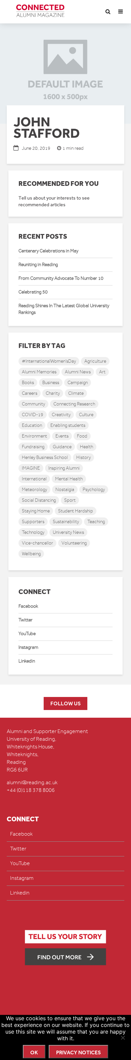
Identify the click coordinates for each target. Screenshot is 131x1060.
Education (32, 425)
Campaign (78, 382)
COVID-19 (32, 415)
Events (62, 436)
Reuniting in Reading (38, 264)
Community (33, 404)
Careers (29, 393)
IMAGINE (31, 468)
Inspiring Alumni (64, 468)
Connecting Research (74, 404)
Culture (86, 415)
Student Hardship (75, 511)
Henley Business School (45, 457)
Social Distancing (39, 500)
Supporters (33, 521)
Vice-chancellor (37, 543)
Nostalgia (64, 489)
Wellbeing (31, 554)
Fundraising (33, 447)
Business (50, 382)
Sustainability (66, 521)
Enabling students (67, 425)
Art (102, 372)
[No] (122, 1037)
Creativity (61, 415)
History (83, 457)
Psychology (94, 489)
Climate (76, 393)
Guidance (62, 447)
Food (82, 436)
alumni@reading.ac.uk (32, 783)
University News (68, 532)
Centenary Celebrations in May (48, 251)
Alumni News (78, 372)
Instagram (28, 647)
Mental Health (69, 479)
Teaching (96, 521)
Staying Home (36, 511)
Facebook (28, 606)
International (34, 479)
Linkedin (26, 661)
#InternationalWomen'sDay (49, 361)
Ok (34, 1052)
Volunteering (74, 543)
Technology (33, 532)
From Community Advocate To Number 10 (60, 278)
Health (86, 447)
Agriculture (95, 361)
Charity (53, 393)
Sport (70, 500)
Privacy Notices (78, 1052)
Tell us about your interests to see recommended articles (54, 201)
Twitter (25, 620)
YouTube (27, 633)
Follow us (65, 703)
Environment (34, 436)
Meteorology (34, 489)
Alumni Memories (39, 372)
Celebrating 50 (33, 292)
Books (28, 382)
